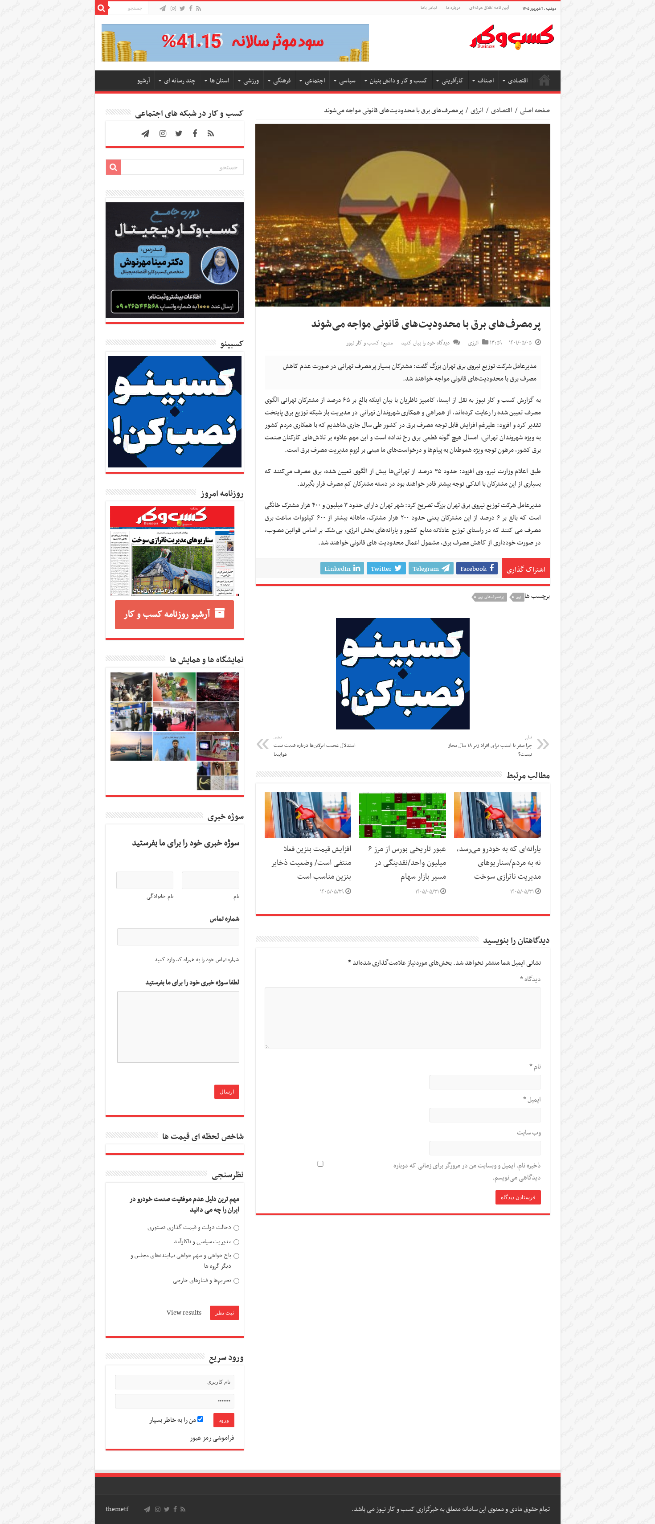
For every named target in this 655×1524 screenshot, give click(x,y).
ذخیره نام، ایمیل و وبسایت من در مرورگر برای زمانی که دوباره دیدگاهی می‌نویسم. (467, 1172)
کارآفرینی (452, 80)
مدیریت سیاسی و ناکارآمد (202, 1242)
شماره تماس (224, 919)
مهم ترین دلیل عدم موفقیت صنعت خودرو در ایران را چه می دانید (184, 1204)
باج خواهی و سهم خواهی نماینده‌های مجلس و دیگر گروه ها (181, 1260)
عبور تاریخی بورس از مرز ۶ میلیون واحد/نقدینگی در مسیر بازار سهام (407, 863)
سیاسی (347, 80)
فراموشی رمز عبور (212, 1438)
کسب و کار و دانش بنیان (398, 80)
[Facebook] (190, 9)
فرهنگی (282, 80)
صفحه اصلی (544, 79)
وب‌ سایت (529, 1133)
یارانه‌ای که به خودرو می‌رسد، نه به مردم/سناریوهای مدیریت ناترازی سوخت (499, 863)
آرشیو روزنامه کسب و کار (167, 614)
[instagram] (173, 9)
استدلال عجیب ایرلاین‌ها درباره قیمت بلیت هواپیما (315, 746)
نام (535, 1067)
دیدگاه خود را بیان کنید (425, 343)
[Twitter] (182, 9)
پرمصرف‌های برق (491, 597)
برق (518, 597)
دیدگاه (530, 979)
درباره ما (453, 8)
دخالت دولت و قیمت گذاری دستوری (189, 1227)
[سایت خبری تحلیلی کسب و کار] (511, 35)
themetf (117, 1509)
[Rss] (198, 9)
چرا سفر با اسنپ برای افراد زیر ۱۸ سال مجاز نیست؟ (490, 746)
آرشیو (143, 80)
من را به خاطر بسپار (173, 1420)
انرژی (477, 110)
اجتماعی (315, 80)
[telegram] (163, 9)
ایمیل (532, 1100)
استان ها (219, 80)
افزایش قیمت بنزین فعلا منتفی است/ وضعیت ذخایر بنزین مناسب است (311, 863)
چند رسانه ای (180, 80)
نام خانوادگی (160, 897)
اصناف (486, 80)
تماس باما (429, 8)
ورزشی (251, 80)
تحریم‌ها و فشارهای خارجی (202, 1280)
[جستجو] (101, 8)
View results (184, 1313)
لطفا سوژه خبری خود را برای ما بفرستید (192, 983)
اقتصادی (518, 80)
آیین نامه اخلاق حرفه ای (489, 8)
